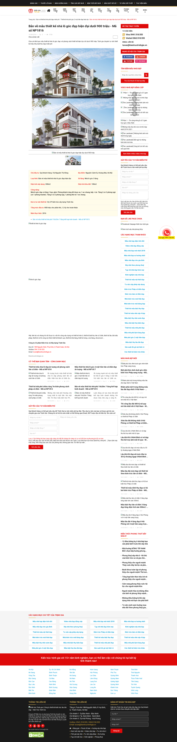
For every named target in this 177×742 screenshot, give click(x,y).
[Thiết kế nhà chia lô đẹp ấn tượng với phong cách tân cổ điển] (37, 376)
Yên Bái (72, 672)
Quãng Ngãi (115, 681)
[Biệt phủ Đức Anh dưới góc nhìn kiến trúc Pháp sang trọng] (134, 364)
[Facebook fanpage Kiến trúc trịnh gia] (134, 224)
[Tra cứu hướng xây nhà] (132, 229)
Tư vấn (117, 10)
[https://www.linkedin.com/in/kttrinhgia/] (38, 726)
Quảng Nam (115, 678)
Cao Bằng (52, 681)
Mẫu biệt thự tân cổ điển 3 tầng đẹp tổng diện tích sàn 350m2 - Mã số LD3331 (134, 506)
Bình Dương (53, 687)
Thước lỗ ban (46, 3)
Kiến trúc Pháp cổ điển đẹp (134, 289)
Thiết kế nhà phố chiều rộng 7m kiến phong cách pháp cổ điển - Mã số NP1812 (49, 387)
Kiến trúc (65, 10)
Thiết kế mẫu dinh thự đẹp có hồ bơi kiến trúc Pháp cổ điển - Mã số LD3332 (134, 489)
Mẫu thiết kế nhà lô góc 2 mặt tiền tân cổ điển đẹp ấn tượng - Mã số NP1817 (96, 368)
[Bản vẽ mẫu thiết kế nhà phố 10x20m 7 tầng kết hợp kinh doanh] (83, 395)
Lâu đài (91, 10)
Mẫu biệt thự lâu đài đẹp (134, 342)
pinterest (142, 61)
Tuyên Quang (135, 687)
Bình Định (32, 693)
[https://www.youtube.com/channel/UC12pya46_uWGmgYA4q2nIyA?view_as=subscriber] (34, 726)
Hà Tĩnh (72, 681)
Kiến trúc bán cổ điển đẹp (134, 294)
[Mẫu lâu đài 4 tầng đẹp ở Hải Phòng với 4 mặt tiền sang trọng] (134, 516)
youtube (129, 61)
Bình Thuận (53, 675)
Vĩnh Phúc (134, 693)
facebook (129, 57)
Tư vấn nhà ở (102, 731)
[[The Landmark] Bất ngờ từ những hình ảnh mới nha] (134, 108)
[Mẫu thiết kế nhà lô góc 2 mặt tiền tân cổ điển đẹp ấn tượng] (83, 376)
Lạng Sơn (93, 681)
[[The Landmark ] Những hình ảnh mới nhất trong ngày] (134, 103)
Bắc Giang (32, 678)
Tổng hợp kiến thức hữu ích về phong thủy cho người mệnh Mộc (134, 578)
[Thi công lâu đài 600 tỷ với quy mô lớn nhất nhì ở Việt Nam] (134, 398)
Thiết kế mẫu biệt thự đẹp (134, 309)
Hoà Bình (73, 690)
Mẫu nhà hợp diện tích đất (134, 241)
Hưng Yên (73, 693)
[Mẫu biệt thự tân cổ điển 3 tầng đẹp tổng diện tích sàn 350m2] (134, 499)
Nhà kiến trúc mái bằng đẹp (134, 304)
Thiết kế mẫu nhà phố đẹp (134, 328)
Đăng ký (116, 731)
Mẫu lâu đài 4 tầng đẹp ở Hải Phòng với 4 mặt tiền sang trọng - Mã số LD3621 (134, 522)
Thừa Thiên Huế (136, 678)
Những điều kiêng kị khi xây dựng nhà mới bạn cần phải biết (135, 599)
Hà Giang (73, 675)
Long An (93, 687)
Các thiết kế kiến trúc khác (134, 352)
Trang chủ (32, 19)
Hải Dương (73, 684)
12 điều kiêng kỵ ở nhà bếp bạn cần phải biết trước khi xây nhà (135, 542)
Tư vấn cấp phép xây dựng (135, 284)
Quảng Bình (115, 675)
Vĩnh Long (134, 690)
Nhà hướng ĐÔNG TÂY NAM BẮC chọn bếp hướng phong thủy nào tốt (133, 549)
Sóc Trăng (114, 690)
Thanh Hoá (134, 675)
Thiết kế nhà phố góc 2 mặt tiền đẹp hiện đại (74, 19)
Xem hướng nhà (61, 3)
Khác (145, 10)
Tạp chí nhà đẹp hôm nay (134, 270)
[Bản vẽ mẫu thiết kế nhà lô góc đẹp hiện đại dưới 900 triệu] (73, 73)
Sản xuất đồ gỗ (110, 3)
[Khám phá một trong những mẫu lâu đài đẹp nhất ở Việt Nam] (134, 381)
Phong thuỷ (126, 10)
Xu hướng (101, 734)
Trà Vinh (134, 684)
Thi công (109, 10)
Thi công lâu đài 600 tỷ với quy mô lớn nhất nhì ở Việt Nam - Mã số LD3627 (134, 405)
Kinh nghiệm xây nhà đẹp (134, 275)
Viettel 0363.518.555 (135, 38)
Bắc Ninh (32, 687)
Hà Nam (72, 678)
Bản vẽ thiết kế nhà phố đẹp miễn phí (47, 19)
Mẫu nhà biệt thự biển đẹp (134, 323)
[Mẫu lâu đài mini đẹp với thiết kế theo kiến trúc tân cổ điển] (134, 465)
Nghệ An (93, 693)
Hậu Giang (73, 687)
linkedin (142, 57)
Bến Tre (31, 690)
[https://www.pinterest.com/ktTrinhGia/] (43, 726)
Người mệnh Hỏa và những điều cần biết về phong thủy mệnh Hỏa (135, 592)
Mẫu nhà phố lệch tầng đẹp (134, 333)
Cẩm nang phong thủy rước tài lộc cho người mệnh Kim (135, 585)
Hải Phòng (94, 672)
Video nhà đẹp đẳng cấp (132, 87)
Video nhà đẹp (90, 731)
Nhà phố (83, 10)
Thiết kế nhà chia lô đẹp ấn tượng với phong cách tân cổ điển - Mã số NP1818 (49, 368)
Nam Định (93, 690)
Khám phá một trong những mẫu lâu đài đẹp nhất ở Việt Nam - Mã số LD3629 (134, 388)
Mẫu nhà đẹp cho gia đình (134, 260)
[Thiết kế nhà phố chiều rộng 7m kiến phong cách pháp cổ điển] (37, 395)
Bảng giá (33, 3)
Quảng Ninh (115, 684)
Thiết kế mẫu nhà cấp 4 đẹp (134, 313)
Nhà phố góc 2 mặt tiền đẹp (134, 337)
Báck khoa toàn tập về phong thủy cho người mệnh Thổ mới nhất (134, 571)
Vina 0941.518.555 (134, 34)
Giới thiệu (55, 10)
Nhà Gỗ (136, 10)
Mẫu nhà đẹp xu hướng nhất (134, 255)
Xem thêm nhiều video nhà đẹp (134, 154)
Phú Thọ (113, 672)
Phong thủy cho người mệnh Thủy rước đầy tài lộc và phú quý (134, 563)
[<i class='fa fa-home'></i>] (49, 10)
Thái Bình (134, 670)
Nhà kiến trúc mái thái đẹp (135, 299)
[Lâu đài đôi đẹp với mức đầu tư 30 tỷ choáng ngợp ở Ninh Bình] (134, 449)
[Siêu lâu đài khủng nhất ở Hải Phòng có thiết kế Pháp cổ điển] (134, 415)
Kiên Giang (94, 670)
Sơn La (113, 693)
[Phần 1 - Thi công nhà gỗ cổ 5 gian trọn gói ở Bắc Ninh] (134, 94)
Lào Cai (92, 684)
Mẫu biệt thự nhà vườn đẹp (135, 318)
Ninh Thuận (114, 670)
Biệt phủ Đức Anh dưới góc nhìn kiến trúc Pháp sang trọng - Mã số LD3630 (134, 371)
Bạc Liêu (32, 684)
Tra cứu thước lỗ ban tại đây (134, 81)
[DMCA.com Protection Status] (36, 735)
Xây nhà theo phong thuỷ (134, 265)
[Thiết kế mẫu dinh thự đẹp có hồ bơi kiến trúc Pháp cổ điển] (134, 482)
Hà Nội (31, 670)
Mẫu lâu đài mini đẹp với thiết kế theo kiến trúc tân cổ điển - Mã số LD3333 (134, 472)
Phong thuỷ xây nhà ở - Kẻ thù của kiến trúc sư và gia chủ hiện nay (134, 556)
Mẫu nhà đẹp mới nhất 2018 (134, 251)
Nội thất (100, 10)
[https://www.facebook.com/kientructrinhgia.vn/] (30, 726)
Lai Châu (93, 675)
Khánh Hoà (114, 687)
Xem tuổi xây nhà (94, 3)
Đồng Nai (52, 693)
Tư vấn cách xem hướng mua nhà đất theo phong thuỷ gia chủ (134, 606)
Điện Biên (52, 690)
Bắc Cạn (32, 681)
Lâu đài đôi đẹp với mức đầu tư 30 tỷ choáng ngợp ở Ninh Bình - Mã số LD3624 (134, 455)
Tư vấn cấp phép (126, 3)
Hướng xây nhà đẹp (99, 728)
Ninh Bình (52, 684)
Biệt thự (74, 10)
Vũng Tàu (32, 675)
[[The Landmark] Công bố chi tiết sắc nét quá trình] (134, 113)
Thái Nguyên (135, 672)
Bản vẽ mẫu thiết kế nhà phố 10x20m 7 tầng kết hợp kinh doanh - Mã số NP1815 (61, 219)
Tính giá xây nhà (77, 3)
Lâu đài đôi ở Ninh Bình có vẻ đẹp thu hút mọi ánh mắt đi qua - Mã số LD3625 (134, 438)
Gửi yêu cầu (35, 447)
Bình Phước (53, 672)
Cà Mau (51, 678)
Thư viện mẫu (141, 3)
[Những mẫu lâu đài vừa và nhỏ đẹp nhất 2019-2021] (134, 99)
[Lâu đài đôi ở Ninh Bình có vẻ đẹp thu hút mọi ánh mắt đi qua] (134, 432)
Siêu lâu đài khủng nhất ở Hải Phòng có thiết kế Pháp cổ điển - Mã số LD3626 (134, 421)
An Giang (32, 672)
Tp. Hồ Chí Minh (54, 670)
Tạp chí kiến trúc (77, 737)
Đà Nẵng (73, 670)
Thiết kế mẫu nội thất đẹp (134, 280)
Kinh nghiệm (88, 737)
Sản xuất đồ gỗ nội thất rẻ (134, 347)
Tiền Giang (134, 681)
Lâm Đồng (93, 678)
